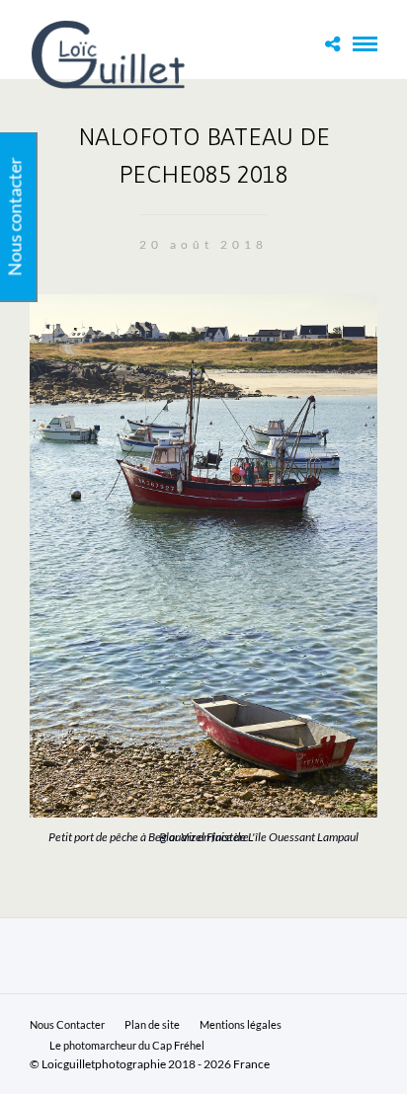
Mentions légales (241, 1024)
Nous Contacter (67, 1024)
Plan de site (152, 1024)
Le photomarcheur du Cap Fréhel (126, 1045)
